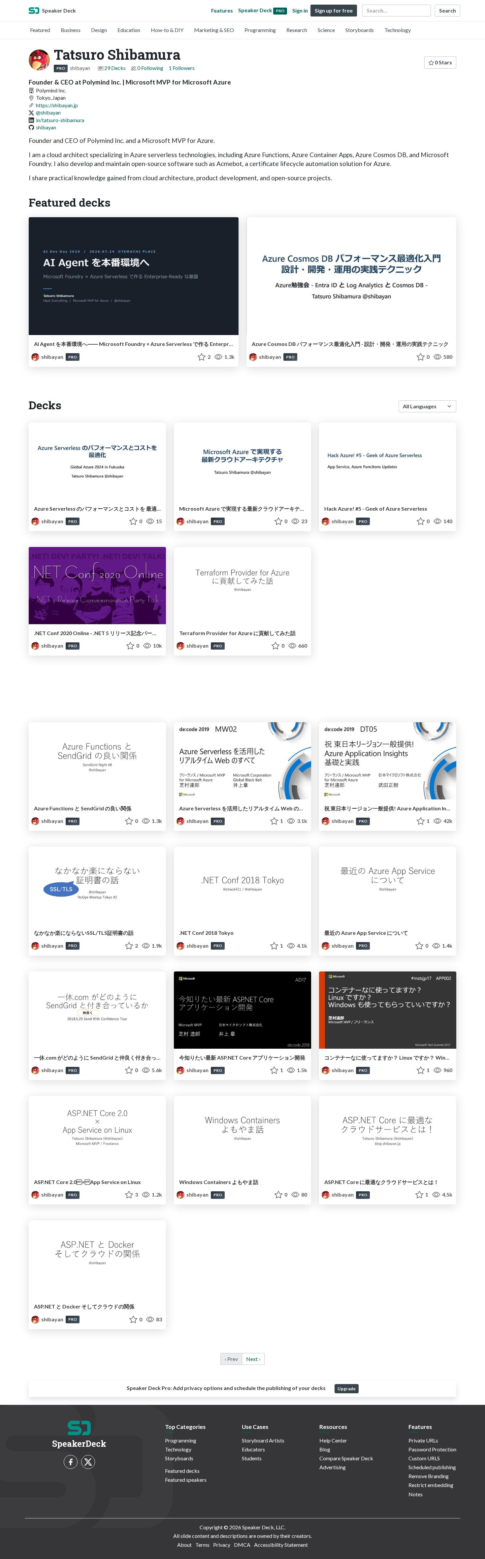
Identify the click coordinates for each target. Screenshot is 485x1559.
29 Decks (115, 68)
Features (222, 10)
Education (128, 30)
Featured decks (182, 1471)
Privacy (221, 1545)
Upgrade (347, 1388)
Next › (253, 1359)
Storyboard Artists (263, 1440)
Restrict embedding (430, 1485)
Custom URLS (424, 1458)
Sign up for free (334, 10)
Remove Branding (428, 1476)
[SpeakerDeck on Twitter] (88, 1462)
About (184, 1545)
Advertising (332, 1467)
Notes (415, 1494)
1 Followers (182, 68)
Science (326, 30)
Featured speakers (186, 1479)
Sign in (300, 10)
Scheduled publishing (432, 1467)
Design (99, 30)
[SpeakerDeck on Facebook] (71, 1462)
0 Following (150, 68)
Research (296, 30)
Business (71, 30)
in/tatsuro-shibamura (60, 120)
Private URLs (423, 1440)
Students (252, 1458)
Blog (324, 1449)
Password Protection (432, 1449)
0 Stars (443, 62)
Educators (253, 1449)
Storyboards (359, 30)
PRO (60, 68)
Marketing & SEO (214, 30)
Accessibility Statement (281, 1545)
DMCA (242, 1545)
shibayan (46, 127)
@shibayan (48, 112)
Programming (260, 30)
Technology (397, 30)
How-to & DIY (167, 30)
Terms (202, 1545)
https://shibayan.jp (57, 105)
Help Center (333, 1440)
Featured (40, 30)
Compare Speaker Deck (346, 1458)
